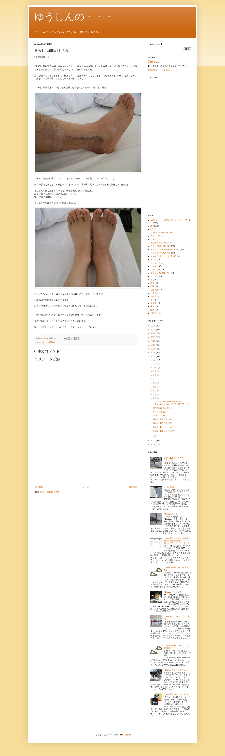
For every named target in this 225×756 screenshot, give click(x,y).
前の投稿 (133, 487)
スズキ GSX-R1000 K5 (160, 246)
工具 (152, 293)
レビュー (154, 276)
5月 (155, 387)
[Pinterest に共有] (78, 338)
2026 (153, 326)
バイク (44, 342)
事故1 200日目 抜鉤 (162, 419)
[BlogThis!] (68, 338)
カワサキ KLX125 (158, 243)
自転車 (153, 296)
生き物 (153, 303)
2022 (153, 341)
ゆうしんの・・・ (74, 16)
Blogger (127, 735)
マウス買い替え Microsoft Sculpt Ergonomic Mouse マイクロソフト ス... (171, 402)
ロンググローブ (160, 415)
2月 (155, 398)
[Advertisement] (86, 459)
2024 (153, 333)
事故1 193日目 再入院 (163, 431)
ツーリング (155, 263)
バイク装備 (155, 269)
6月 (155, 383)
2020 (153, 349)
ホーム (86, 487)
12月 (155, 360)
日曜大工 (154, 313)
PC (151, 229)
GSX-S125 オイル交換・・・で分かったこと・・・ (177, 459)
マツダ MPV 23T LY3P (160, 273)
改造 (152, 283)
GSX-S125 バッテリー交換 (176, 694)
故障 (152, 286)
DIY (152, 226)
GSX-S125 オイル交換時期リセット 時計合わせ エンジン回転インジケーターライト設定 (177, 540)
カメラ (153, 239)
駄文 (152, 310)
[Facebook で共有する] (75, 338)
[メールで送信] (65, 338)
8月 (155, 375)
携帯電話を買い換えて (163, 408)
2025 (153, 329)
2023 (153, 337)
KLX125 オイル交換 (173, 592)
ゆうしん (155, 62)
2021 (153, 345)
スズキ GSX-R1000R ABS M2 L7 (165, 249)
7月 (155, 379)
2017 (153, 440)
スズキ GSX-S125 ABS (160, 253)
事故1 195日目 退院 (162, 423)
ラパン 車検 (169, 487)
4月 (155, 390)
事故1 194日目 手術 (162, 427)
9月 (155, 371)
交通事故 (52, 342)
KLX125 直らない (172, 514)
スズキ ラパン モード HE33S (163, 256)
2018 (153, 356)
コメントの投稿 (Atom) (49, 492)
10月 (155, 367)
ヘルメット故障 (160, 412)
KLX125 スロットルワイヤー (176, 670)
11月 (155, 364)
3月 (155, 394)
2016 (153, 444)
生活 (152, 306)
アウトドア (155, 236)
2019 (153, 352)
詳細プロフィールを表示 (159, 70)
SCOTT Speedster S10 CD (162, 233)
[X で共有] (71, 338)
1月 (155, 436)
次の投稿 (39, 487)
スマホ (153, 259)
